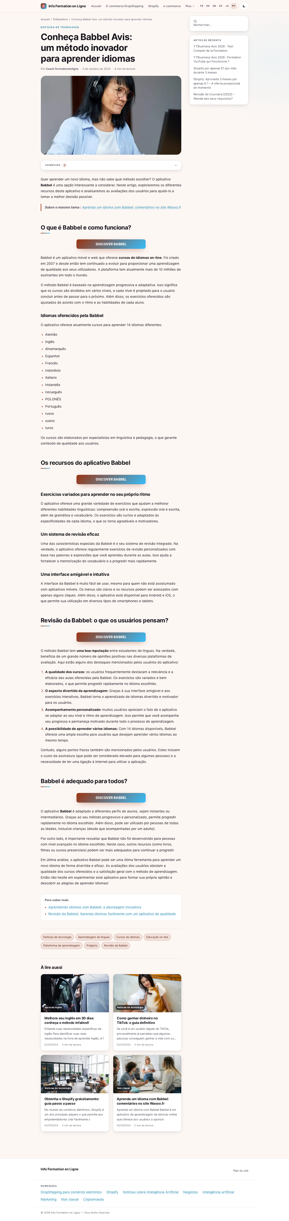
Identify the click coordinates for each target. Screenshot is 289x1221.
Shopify (153, 6)
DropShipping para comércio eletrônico (71, 1192)
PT (233, 6)
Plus (188, 6)
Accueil (96, 6)
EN (214, 6)
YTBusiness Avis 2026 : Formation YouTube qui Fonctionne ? (217, 59)
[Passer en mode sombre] (244, 6)
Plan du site (240, 1170)
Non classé (70, 1199)
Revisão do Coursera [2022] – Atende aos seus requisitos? (213, 96)
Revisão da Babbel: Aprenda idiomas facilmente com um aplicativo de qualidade (112, 914)
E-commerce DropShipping (124, 6)
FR (201, 6)
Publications (60, 19)
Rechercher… (202, 25)
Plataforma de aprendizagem (61, 945)
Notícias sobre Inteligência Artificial (151, 1192)
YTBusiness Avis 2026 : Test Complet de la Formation (213, 48)
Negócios (190, 1192)
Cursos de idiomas (128, 937)
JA (227, 6)
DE (208, 6)
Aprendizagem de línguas (94, 937)
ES (220, 6)
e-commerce (172, 6)
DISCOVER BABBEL (111, 244)
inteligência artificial (218, 1192)
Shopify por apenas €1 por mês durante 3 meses (215, 70)
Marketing (48, 1199)
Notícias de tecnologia (60, 27)
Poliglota (92, 945)
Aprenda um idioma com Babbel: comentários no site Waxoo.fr (131, 207)
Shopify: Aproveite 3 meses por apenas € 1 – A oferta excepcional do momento (216, 83)
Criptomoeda (93, 1199)
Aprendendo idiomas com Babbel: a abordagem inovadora (94, 907)
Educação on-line (157, 937)
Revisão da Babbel (115, 945)
